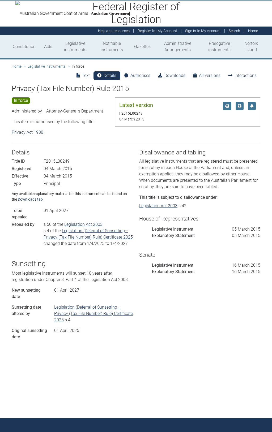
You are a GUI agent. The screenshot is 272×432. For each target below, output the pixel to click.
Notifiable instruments (112, 46)
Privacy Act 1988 (27, 132)
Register (157, 31)
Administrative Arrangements (177, 46)
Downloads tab (30, 199)
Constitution (24, 46)
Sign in (203, 31)
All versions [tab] (209, 75)
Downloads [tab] (174, 75)
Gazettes (142, 46)
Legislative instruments (75, 46)
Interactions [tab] (246, 75)
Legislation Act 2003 (83, 224)
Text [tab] (86, 75)
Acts (48, 46)
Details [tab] (110, 75)
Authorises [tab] (140, 75)
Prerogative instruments (219, 46)
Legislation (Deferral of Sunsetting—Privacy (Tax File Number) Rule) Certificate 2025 (93, 313)
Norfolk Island (251, 46)
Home (17, 66)
